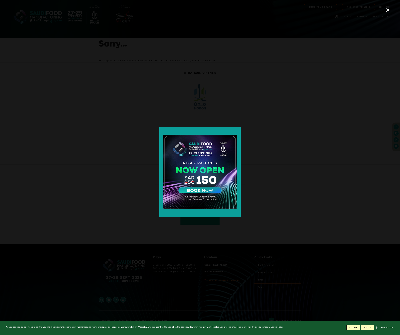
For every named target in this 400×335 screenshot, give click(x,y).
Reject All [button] (368, 327)
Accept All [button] (353, 327)
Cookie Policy (277, 327)
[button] (384, 327)
